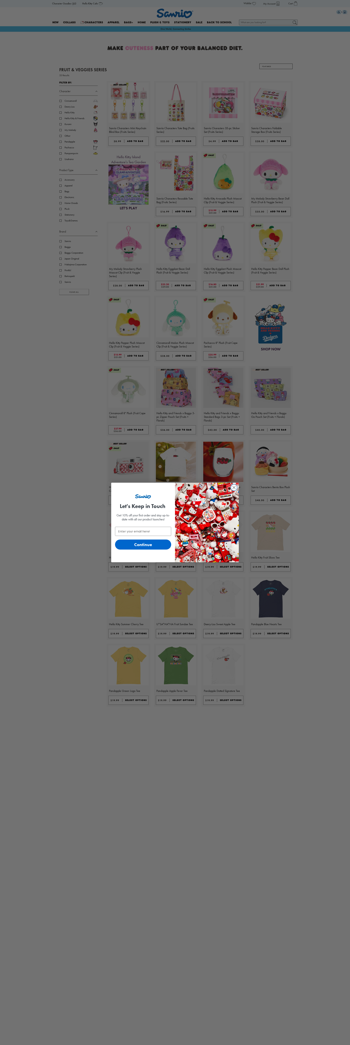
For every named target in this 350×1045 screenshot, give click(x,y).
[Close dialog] (234, 487)
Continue (143, 544)
